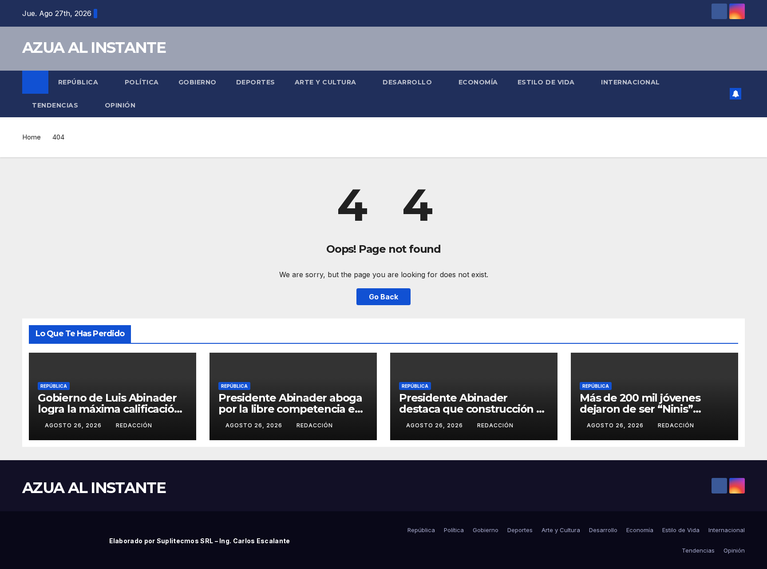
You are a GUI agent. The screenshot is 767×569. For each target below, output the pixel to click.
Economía (478, 82)
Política (142, 82)
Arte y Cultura (327, 82)
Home (31, 137)
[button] (720, 93)
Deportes (255, 82)
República (79, 82)
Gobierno (197, 82)
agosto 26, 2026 (74, 425)
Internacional (631, 82)
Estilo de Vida (547, 82)
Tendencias (56, 105)
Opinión (120, 105)
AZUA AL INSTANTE (94, 47)
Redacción (134, 425)
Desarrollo (408, 82)
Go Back (383, 296)
